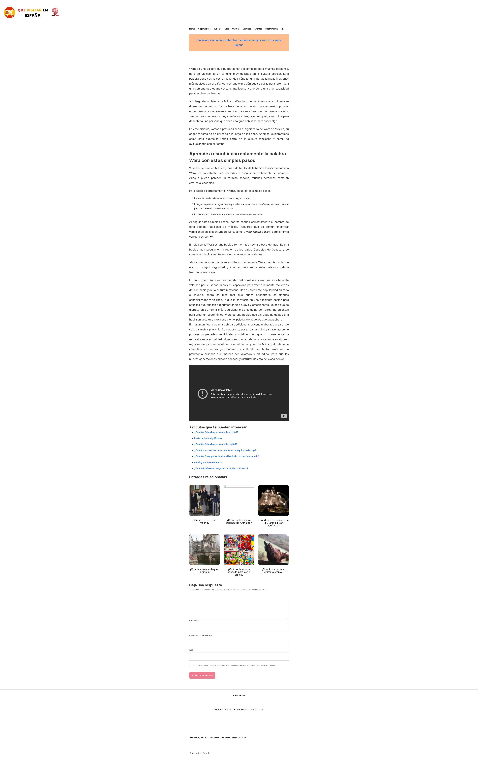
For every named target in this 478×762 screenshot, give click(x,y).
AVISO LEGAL (239, 696)
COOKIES (218, 710)
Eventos (258, 29)
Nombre (194, 621)
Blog (227, 29)
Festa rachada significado (208, 438)
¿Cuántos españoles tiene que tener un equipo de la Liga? (225, 450)
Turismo (218, 29)
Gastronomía (271, 29)
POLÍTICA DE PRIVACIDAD (237, 710)
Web (191, 650)
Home (192, 29)
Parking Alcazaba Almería (208, 462)
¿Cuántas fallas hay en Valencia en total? (216, 432)
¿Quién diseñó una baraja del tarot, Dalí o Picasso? (221, 468)
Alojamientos (204, 29)
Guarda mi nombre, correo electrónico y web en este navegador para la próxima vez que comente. (233, 666)
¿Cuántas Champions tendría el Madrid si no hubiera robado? (226, 456)
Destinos (247, 29)
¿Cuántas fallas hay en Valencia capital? (215, 444)
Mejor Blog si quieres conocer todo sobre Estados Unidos (218, 738)
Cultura (235, 29)
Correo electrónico (200, 635)
